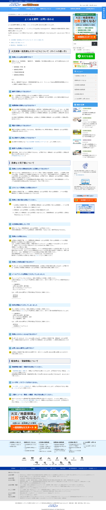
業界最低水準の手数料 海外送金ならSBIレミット (37, 478)
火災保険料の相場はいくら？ (31, 448)
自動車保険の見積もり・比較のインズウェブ (51, 489)
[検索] (94, 44)
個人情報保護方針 (73, 468)
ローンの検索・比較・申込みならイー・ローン (30, 489)
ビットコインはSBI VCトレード (87, 474)
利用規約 (13, 468)
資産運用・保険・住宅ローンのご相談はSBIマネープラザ (59, 484)
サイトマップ (23, 468)
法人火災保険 (44, 464)
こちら (29, 25)
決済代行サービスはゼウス (26, 498)
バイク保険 (49, 460)
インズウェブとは (43, 468)
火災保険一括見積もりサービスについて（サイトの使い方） (27, 40)
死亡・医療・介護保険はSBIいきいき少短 (70, 480)
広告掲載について (93, 468)
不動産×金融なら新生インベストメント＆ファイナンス (72, 486)
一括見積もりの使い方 (30, 8)
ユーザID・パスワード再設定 (21, 386)
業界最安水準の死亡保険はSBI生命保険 (51, 480)
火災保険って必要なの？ (45, 446)
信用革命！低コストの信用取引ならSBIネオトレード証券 (56, 474)
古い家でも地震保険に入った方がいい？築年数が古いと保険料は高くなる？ (89, 146)
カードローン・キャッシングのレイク (51, 486)
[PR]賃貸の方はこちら (18, 155)
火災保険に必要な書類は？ (45, 449)
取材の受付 (62, 468)
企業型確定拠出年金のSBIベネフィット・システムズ (81, 496)
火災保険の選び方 (90, 8)
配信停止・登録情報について (19, 45)
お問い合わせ (94, 5)
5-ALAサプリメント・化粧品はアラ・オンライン (49, 493)
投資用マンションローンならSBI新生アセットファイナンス (33, 487)
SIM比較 (82, 460)
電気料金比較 (73, 460)
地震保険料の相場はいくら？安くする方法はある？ (60, 451)
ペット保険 (65, 460)
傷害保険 (57, 460)
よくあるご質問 (84, 5)
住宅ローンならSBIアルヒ (78, 484)
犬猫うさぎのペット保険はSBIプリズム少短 (57, 481)
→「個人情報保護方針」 (79, 175)
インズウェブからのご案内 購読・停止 (27, 400)
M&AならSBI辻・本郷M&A (60, 498)
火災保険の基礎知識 (60, 8)
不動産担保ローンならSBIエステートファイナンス (31, 486)
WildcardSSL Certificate (85, 184)
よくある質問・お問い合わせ (82, 98)
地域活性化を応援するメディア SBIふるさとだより (31, 491)
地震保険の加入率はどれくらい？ (60, 447)
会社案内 (33, 468)
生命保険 (32, 460)
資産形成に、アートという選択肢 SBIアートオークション (54, 476)
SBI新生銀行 (22, 478)
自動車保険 (24, 460)
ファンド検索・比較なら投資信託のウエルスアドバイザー (33, 484)
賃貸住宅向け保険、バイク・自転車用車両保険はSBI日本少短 (33, 481)
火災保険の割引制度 (29, 450)
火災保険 (40, 460)
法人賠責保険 (61, 464)
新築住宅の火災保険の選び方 (75, 448)
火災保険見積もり (15, 8)
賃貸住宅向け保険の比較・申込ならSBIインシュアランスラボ (56, 491)
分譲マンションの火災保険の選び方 (75, 451)
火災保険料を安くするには (31, 445)
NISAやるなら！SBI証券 (25, 474)
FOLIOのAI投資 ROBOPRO (37, 474)
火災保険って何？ (44, 444)
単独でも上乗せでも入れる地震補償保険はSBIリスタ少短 (32, 483)
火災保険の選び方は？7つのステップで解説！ (75, 445)
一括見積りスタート (86, 200)
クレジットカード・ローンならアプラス (71, 489)
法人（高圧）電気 (53, 464)
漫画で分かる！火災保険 (45, 451)
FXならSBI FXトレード (75, 474)
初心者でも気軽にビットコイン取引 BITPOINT (30, 476)
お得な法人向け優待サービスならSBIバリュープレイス (32, 496)
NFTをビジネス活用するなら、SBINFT (28, 494)
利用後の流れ (13, 446)
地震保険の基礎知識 (75, 8)
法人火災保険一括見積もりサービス (36, 142)
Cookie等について (83, 468)
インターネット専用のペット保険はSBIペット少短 (79, 481)
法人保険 (69, 464)
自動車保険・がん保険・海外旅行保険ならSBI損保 (31, 480)
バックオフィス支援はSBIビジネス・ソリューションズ (57, 496)
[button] (85, 181)
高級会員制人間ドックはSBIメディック (28, 493)
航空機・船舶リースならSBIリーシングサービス (43, 498)
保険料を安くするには (45, 8)
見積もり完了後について (17, 42)
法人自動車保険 (36, 464)
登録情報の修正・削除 (19, 371)
